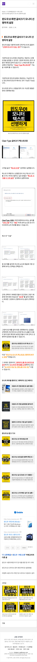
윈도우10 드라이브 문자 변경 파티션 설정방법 (16, 568)
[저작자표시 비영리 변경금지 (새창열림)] (30, 547)
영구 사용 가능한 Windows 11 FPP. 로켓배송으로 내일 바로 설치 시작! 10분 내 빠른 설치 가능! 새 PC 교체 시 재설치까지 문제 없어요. (13, 525)
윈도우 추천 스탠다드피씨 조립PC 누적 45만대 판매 (12, 535)
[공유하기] (13, 548)
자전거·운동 (26, 649)
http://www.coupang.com (11, 519)
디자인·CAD (19, 649)
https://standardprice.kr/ (11, 532)
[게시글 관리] (18, 548)
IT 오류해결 (6, 555)
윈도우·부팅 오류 (19, 555)
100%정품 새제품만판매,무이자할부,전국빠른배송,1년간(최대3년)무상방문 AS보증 (13, 538)
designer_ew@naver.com (21, 652)
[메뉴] (33, 3)
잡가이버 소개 (8, 647)
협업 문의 (15, 647)
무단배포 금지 (22, 647)
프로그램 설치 (11, 649)
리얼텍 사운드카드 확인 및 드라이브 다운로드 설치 (18, 573)
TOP (33, 636)
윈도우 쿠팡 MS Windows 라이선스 (13, 522)
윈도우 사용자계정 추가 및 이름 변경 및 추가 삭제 (18, 562)
